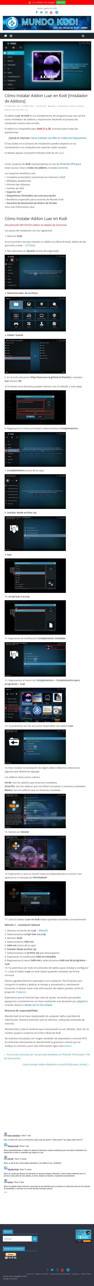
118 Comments (41, 106)
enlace (67, 1045)
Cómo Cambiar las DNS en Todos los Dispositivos (58, 138)
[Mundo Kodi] (5, 36)
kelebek (8, 110)
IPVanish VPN (67, 164)
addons (53, 106)
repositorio (20, 110)
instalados (80, 106)
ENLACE (43, 930)
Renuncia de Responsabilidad (60, 1274)
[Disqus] (47, 1098)
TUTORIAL (30, 245)
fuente (72, 106)
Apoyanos (75, 1274)
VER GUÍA (61, 2)
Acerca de (29, 1274)
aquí (61, 152)
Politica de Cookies (41, 1274)
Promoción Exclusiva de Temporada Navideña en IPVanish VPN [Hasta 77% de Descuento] (47, 1056)
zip (26, 110)
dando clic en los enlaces (38, 1005)
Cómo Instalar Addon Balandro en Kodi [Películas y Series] (56, 1064)
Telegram (20, 992)
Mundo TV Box (86, 1274)
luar (13, 110)
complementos (62, 106)
